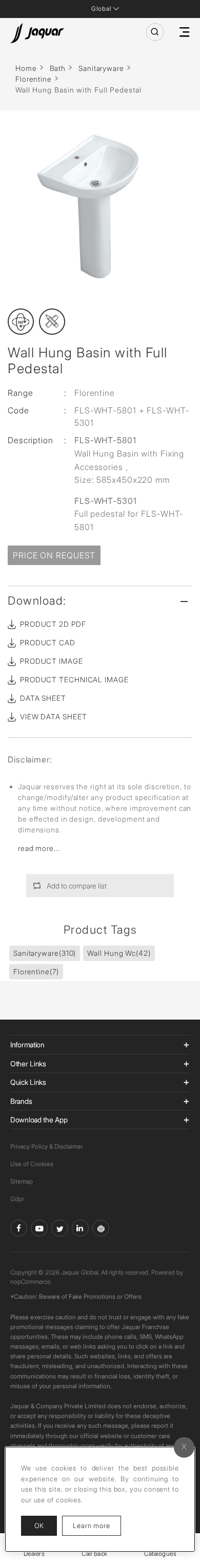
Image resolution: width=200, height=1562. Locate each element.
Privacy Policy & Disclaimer (46, 1146)
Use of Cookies (31, 1164)
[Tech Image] (52, 321)
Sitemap (21, 1181)
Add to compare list (77, 885)
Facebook (18, 1228)
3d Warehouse (100, 1228)
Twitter (59, 1228)
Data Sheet (43, 698)
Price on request (54, 555)
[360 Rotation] (21, 321)
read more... (39, 848)
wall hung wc (118, 953)
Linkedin (80, 1228)
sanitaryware (44, 953)
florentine (36, 971)
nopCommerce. (31, 1281)
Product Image (51, 661)
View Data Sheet (53, 716)
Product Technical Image (74, 679)
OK (39, 1525)
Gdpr (17, 1199)
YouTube (39, 1228)
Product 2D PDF (53, 624)
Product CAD (47, 642)
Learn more (97, 1525)
